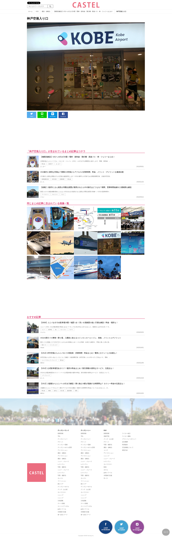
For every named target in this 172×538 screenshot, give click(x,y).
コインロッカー (53, 345)
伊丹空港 (54, 179)
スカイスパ (55, 194)
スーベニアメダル (63, 506)
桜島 (76, 390)
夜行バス (44, 345)
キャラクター (62, 492)
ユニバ (43, 329)
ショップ (60, 495)
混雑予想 (106, 436)
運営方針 (125, 450)
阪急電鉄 (69, 390)
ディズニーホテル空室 (65, 447)
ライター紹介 (126, 433)
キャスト (60, 478)
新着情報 (60, 433)
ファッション (62, 481)
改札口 (55, 390)
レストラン (61, 464)
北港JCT (50, 164)
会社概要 (125, 442)
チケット (60, 442)
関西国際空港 (45, 179)
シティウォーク (46, 375)
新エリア (60, 484)
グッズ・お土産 (63, 489)
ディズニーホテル (63, 486)
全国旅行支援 (62, 512)
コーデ (106, 450)
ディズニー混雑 (63, 444)
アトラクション (63, 450)
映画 (105, 467)
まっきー (58, 164)
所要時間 (62, 179)
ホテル (106, 470)
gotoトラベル (62, 509)
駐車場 (50, 329)
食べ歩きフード (63, 514)
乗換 (49, 390)
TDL (59, 436)
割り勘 (62, 390)
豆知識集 (60, 500)
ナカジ (62, 194)
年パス (106, 478)
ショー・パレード (63, 461)
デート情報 (61, 503)
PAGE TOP (166, 532)
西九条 (43, 164)
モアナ (71, 329)
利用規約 (125, 444)
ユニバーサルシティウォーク (49, 360)
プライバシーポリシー (129, 439)
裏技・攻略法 (62, 453)
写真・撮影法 (62, 467)
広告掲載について (127, 447)
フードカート (45, 194)
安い (56, 329)
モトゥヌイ (63, 329)
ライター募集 (126, 436)
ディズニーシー (63, 439)
